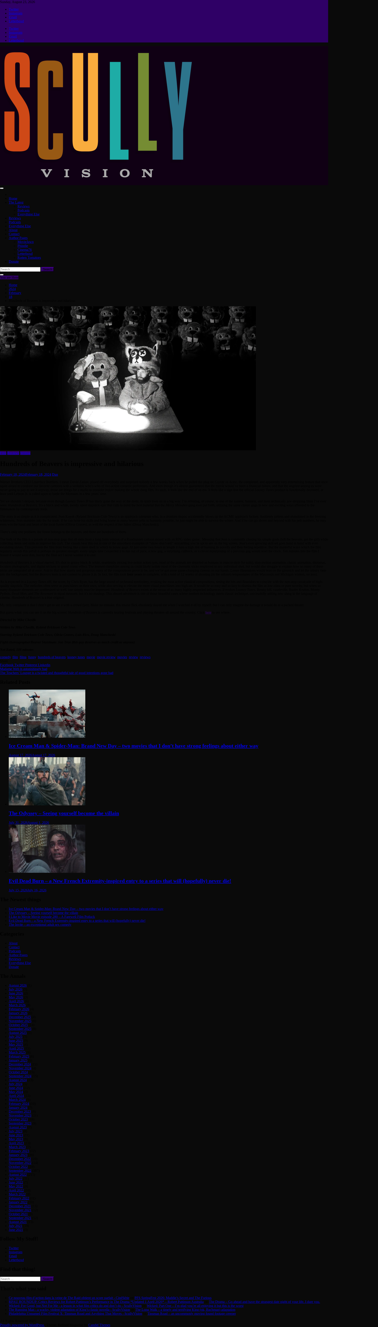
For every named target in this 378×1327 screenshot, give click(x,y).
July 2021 (15, 1226)
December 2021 (20, 1206)
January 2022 (18, 1202)
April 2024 (16, 1096)
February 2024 (19, 1103)
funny (32, 657)
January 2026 (18, 1013)
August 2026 (18, 985)
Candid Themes (99, 1325)
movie (91, 657)
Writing (25, 453)
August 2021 (18, 1222)
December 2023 (20, 1111)
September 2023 (20, 1123)
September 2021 (20, 1218)
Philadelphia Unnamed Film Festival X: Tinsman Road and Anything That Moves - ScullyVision (75, 1313)
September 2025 (20, 1029)
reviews (145, 657)
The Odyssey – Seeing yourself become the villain (64, 813)
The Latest (16, 202)
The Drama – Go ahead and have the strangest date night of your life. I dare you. (264, 1302)
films (23, 657)
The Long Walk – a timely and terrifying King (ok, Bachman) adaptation (185, 1309)
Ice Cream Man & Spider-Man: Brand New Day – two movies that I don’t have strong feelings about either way (133, 746)
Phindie (23, 246)
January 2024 (18, 1107)
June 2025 (16, 1040)
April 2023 (16, 1143)
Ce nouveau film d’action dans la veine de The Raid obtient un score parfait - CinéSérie (69, 1298)
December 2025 (20, 1017)
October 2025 (18, 1025)
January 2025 (18, 1060)
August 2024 (18, 1080)
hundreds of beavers (52, 657)
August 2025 (18, 1033)
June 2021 (16, 1230)
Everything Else (29, 214)
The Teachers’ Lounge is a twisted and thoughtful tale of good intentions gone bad (56, 673)
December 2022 (20, 1159)
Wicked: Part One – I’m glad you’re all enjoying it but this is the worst (195, 1306)
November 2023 (20, 1115)
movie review (106, 657)
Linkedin (44, 665)
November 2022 (20, 1163)
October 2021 (18, 1214)
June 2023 (16, 1135)
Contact (14, 234)
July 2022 (15, 1178)
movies (122, 657)
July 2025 (15, 1036)
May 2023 (16, 1139)
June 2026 (16, 993)
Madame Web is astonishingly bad (23, 669)
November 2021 (20, 1210)
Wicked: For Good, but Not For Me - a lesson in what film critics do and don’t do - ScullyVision (75, 1306)
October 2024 (18, 1072)
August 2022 (18, 1174)
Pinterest (31, 665)
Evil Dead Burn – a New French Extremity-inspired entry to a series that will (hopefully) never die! (120, 881)
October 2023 (18, 1119)
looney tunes (76, 657)
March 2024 (17, 1100)
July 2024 (15, 1084)
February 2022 (19, 1198)
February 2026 (19, 1009)
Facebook (7, 665)
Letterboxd (16, 21)
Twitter (14, 9)
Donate (14, 261)
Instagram (15, 13)
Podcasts (24, 210)
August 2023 (18, 1127)
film (15, 657)
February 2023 (19, 1151)
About (13, 230)
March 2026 (17, 1005)
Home (13, 198)
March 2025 (17, 1052)
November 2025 (20, 1021)
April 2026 (16, 1001)
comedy (5, 657)
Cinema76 (25, 250)
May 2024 (16, 1092)
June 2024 (16, 1088)
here (208, 612)
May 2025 (16, 1044)
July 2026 (15, 989)
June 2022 (16, 1182)
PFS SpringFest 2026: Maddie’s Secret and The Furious (173, 1298)
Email (13, 17)
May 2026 (16, 997)
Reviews (24, 206)
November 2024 (20, 1068)
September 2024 (20, 1076)
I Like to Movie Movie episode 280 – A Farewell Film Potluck (52, 917)
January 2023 (18, 1155)
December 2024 (20, 1064)
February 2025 (19, 1056)
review (133, 657)
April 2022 (16, 1190)
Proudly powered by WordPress (22, 1325)
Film (3, 453)
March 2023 (17, 1147)
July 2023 (15, 1131)
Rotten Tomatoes (29, 257)
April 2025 (16, 1048)
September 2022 (20, 1170)
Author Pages (18, 238)
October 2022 (18, 1167)
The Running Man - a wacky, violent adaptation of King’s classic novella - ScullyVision (69, 1309)
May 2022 (16, 1186)
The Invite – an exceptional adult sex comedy (40, 924)
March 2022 (17, 1194)
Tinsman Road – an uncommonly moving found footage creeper (191, 1313)
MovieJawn (26, 242)
